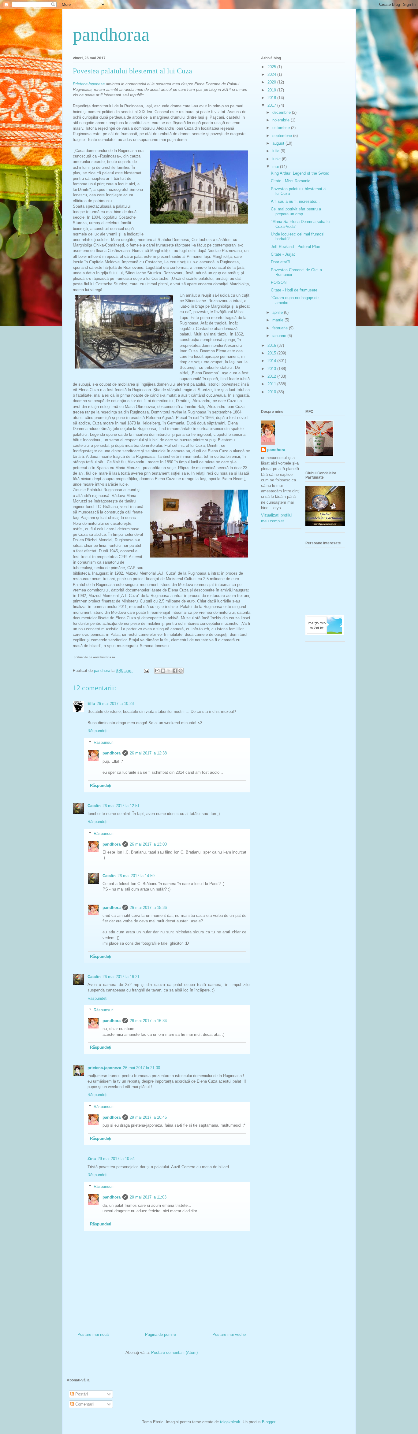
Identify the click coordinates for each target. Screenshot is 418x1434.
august (279, 143)
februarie (280, 328)
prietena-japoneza (104, 1067)
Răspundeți (97, 730)
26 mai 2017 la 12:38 (148, 753)
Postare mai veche (229, 1334)
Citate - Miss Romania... (292, 181)
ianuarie (279, 335)
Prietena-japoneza (89, 84)
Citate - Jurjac (283, 254)
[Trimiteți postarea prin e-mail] (146, 670)
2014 (272, 360)
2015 (272, 353)
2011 (272, 384)
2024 (272, 74)
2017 (272, 105)
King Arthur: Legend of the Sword (300, 173)
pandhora (112, 753)
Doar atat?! (280, 262)
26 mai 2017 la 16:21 (121, 976)
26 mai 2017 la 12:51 (121, 805)
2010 (272, 392)
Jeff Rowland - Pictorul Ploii (295, 246)
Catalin (94, 805)
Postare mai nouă (93, 1334)
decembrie (282, 112)
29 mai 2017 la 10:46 (148, 1117)
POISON (278, 282)
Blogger (268, 1422)
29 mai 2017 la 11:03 (148, 1197)
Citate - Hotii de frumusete (294, 290)
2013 (272, 368)
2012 (272, 376)
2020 (272, 82)
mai (276, 166)
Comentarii (84, 1404)
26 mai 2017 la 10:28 (115, 703)
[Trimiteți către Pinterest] (180, 671)
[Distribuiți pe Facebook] (175, 671)
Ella (91, 703)
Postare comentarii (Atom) (174, 1352)
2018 (272, 97)
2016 (272, 345)
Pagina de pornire (160, 1334)
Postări (81, 1394)
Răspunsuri (104, 742)
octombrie (281, 127)
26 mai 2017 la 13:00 (148, 844)
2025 (272, 67)
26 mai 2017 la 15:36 (148, 907)
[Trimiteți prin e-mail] (157, 671)
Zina (92, 1158)
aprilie (278, 312)
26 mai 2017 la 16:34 (148, 1020)
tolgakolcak (230, 1422)
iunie (277, 159)
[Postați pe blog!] (163, 671)
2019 (272, 90)
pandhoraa (111, 34)
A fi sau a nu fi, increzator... (295, 201)
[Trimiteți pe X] (169, 671)
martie (278, 320)
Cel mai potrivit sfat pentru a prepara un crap (296, 211)
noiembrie (281, 120)
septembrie (282, 135)
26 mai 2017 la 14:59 (136, 875)
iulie (276, 151)
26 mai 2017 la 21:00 (141, 1067)
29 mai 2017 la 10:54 (116, 1158)
